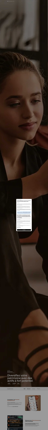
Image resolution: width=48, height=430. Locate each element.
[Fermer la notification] (30, 199)
